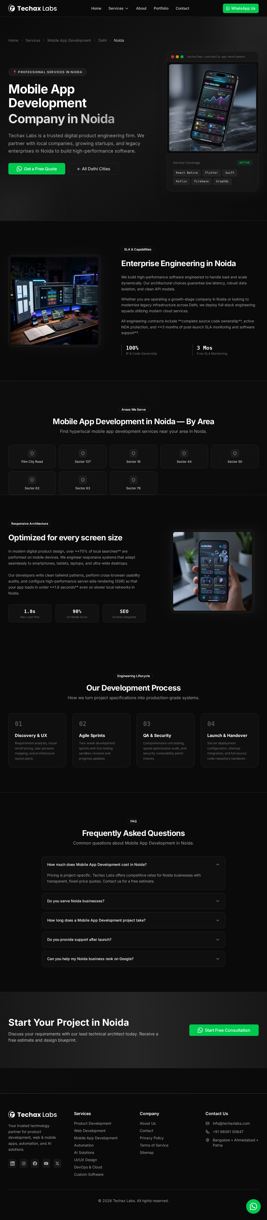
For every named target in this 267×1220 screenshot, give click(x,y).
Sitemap (147, 1152)
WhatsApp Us (243, 8)
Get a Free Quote (40, 168)
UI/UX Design (85, 1160)
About (141, 8)
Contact (182, 8)
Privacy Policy (152, 1138)
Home (96, 8)
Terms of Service (154, 1145)
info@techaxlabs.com (231, 1123)
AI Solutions (84, 1152)
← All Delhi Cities (93, 168)
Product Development (92, 1123)
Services (116, 8)
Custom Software (89, 1174)
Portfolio (161, 8)
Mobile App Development (69, 40)
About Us (148, 1123)
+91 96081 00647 (228, 1131)
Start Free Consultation (227, 1030)
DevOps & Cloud (88, 1167)
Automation (84, 1145)
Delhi (102, 40)
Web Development (90, 1130)
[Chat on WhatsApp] (253, 1206)
